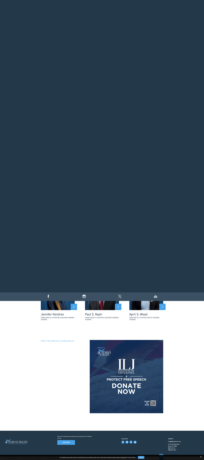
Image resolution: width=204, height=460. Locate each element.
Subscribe (66, 442)
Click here (123, 457)
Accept (141, 457)
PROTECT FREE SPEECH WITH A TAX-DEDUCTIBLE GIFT (57, 341)
